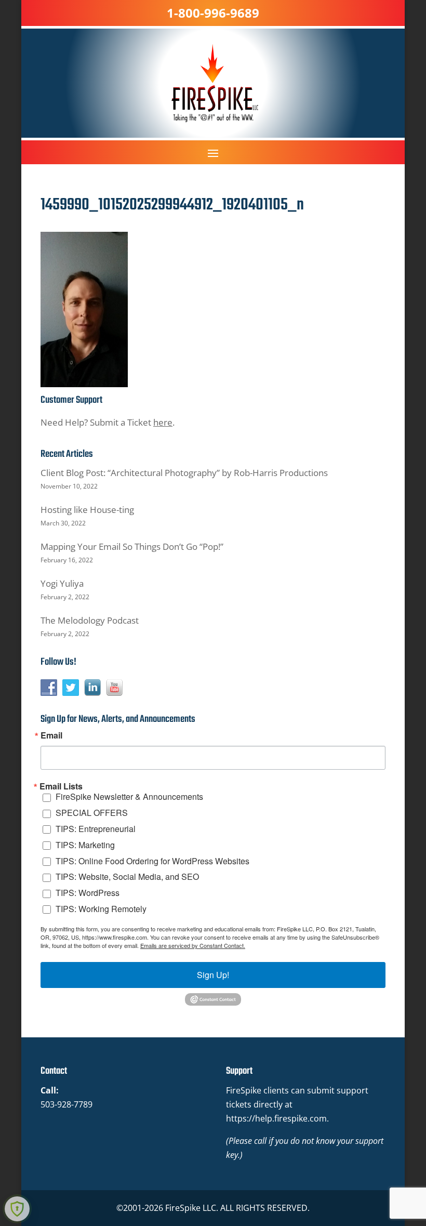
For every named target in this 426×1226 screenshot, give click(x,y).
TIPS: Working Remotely (101, 909)
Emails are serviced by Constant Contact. (192, 945)
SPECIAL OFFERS (92, 813)
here (162, 422)
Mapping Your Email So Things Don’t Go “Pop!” (132, 546)
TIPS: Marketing (85, 845)
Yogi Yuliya (62, 583)
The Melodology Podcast (90, 620)
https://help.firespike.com (276, 1118)
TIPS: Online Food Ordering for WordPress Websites (152, 861)
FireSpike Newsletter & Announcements (129, 796)
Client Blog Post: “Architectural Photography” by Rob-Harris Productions (184, 473)
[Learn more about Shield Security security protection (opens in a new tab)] (17, 1208)
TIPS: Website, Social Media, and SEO (127, 876)
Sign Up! (213, 975)
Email (51, 735)
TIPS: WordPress (87, 893)
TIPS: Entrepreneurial (96, 829)
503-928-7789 (66, 1104)
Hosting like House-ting (87, 510)
